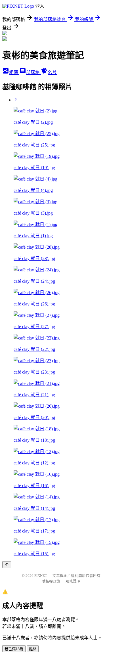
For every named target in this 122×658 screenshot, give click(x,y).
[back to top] (6, 564)
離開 (32, 649)
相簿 (14, 72)
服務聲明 (73, 581)
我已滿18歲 (14, 649)
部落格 (33, 72)
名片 (52, 72)
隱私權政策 (51, 581)
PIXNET (40, 575)
